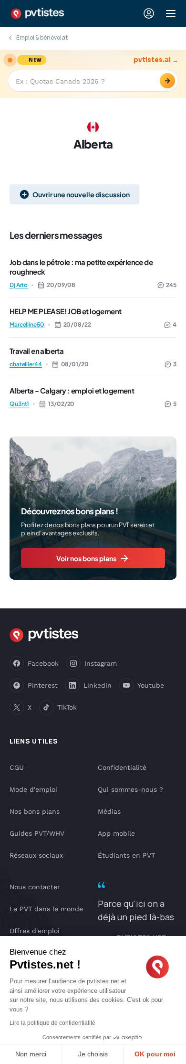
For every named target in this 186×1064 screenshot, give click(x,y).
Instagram (100, 663)
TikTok (67, 707)
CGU (17, 767)
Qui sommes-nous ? (130, 789)
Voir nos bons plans (86, 558)
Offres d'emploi (35, 931)
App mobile (116, 833)
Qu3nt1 (19, 403)
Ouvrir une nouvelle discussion (81, 194)
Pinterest (43, 685)
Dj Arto (19, 284)
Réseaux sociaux (36, 855)
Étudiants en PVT (126, 855)
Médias (109, 811)
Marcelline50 (27, 324)
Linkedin (97, 685)
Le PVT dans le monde (46, 909)
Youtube (150, 685)
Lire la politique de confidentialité (52, 1023)
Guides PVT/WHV (37, 833)
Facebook (43, 663)
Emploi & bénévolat (42, 37)
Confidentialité (122, 767)
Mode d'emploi (33, 789)
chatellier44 (26, 364)
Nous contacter (35, 887)
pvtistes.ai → (156, 60)
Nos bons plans (35, 811)
